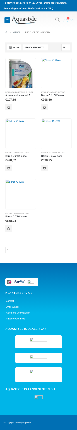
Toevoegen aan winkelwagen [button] (8, 107)
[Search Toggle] (58, 20)
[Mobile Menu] (7, 20)
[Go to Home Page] (6, 32)
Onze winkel (12, 306)
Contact (10, 301)
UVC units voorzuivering (53, 92)
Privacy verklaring (15, 318)
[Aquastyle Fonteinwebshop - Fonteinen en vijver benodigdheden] (24, 20)
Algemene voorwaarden (18, 312)
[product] (20, 73)
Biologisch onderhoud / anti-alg (21, 92)
